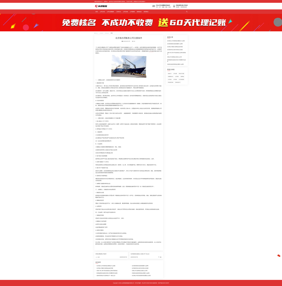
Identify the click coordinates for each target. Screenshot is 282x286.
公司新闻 (132, 11)
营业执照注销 (170, 82)
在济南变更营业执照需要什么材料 (175, 43)
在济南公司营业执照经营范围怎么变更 (141, 275)
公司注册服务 (110, 11)
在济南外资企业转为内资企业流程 (175, 49)
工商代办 (118, 11)
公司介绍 (102, 11)
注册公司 (169, 73)
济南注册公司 (177, 82)
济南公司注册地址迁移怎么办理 (174, 57)
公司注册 (175, 73)
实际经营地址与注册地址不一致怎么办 (106, 275)
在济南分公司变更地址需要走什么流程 (176, 40)
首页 (96, 11)
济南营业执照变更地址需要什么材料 (175, 64)
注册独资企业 (170, 76)
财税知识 (139, 11)
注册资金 (182, 76)
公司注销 (125, 11)
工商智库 (101, 33)
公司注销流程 (181, 79)
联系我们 (146, 11)
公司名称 (175, 79)
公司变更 (177, 76)
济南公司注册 (181, 73)
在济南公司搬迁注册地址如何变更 (175, 46)
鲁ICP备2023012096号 (163, 283)
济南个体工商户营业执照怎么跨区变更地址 (176, 53)
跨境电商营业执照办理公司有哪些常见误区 (176, 60)
